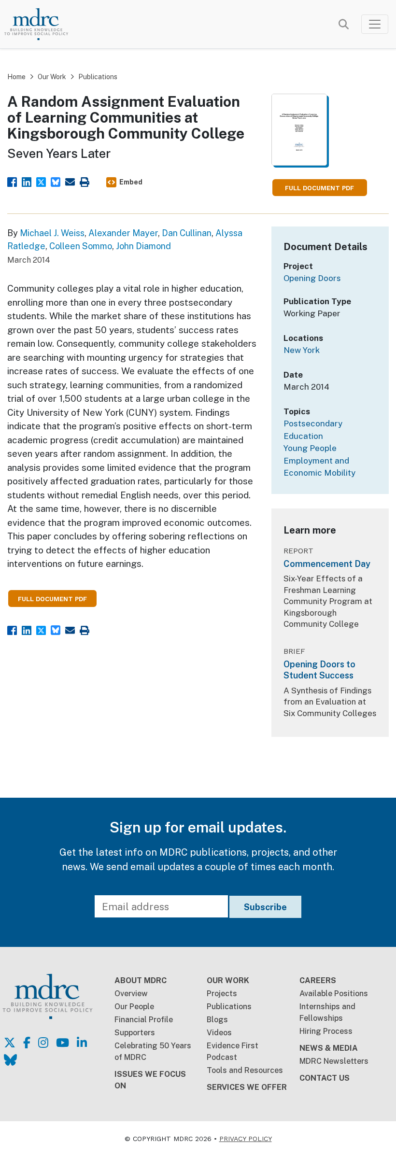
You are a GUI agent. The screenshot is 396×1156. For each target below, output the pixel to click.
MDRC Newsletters (333, 1061)
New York (301, 350)
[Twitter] (41, 181)
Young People (310, 448)
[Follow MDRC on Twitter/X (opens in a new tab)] (9, 1042)
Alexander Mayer (123, 233)
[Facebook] (12, 181)
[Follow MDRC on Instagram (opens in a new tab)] (43, 1042)
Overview (131, 993)
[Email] (70, 181)
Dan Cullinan (187, 233)
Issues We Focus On (150, 1080)
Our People (134, 1006)
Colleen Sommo (80, 246)
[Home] (43, 24)
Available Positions (333, 993)
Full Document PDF (319, 188)
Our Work (52, 77)
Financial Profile (143, 1019)
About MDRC (140, 980)
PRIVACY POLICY (245, 1138)
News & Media (328, 1048)
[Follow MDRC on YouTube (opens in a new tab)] (62, 1042)
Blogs (217, 1019)
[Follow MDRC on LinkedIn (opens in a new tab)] (82, 1042)
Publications (97, 77)
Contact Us (324, 1078)
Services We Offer (247, 1087)
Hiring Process (326, 1031)
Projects (222, 993)
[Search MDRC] (344, 24)
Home (16, 77)
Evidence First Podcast (232, 1051)
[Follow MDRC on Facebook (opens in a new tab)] (26, 1042)
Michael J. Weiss (52, 233)
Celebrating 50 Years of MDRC (152, 1051)
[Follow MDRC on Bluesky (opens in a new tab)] (10, 1060)
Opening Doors (312, 278)
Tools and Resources (245, 1070)
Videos (219, 1032)
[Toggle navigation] (374, 24)
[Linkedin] (26, 181)
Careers (317, 980)
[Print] (84, 181)
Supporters (134, 1032)
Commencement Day (326, 564)
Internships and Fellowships (327, 1012)
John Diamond (143, 246)
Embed (130, 182)
